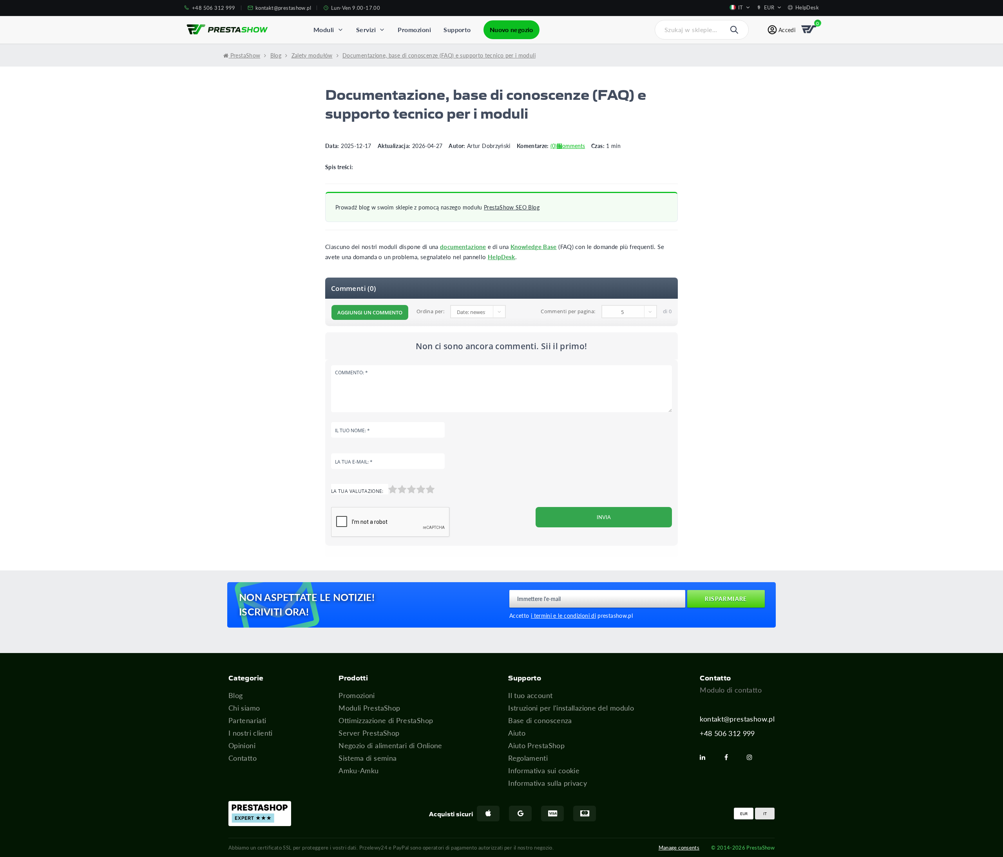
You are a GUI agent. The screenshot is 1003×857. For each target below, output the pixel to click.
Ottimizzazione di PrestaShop (386, 720)
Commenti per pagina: (568, 311)
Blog (235, 695)
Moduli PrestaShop (369, 708)
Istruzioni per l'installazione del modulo (571, 708)
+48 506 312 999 (727, 733)
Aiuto (516, 733)
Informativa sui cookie (543, 770)
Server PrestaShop (369, 733)
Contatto (242, 758)
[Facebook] (729, 757)
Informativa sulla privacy (547, 783)
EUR (744, 813)
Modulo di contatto (730, 690)
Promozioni (357, 695)
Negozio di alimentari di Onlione (390, 745)
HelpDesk (501, 257)
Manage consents (679, 847)
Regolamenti (528, 758)
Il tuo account (530, 695)
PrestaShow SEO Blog (512, 207)
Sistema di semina (367, 758)
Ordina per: (430, 311)
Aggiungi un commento (369, 312)
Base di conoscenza (540, 720)
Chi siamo (244, 708)
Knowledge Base (534, 247)
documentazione (463, 247)
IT (765, 813)
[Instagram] (753, 757)
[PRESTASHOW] (227, 30)
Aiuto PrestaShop (536, 745)
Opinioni (241, 745)
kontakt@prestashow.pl (737, 718)
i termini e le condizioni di (563, 615)
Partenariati (247, 720)
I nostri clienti (250, 733)
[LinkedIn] (706, 757)
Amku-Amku (358, 770)
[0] (809, 29)
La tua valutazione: (357, 491)
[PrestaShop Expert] (259, 813)
